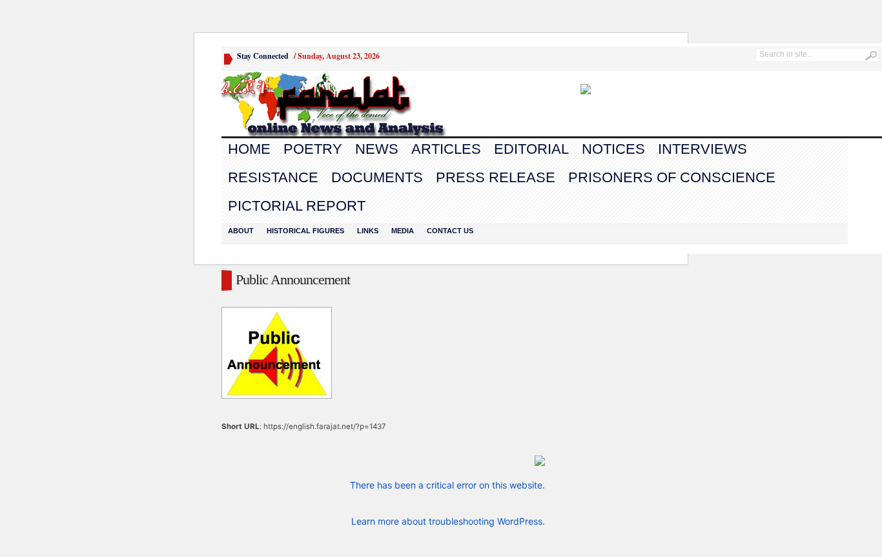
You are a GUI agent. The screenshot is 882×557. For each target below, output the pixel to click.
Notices (613, 149)
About (241, 231)
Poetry (312, 149)
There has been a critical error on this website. (447, 484)
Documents (377, 177)
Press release (495, 177)
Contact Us (450, 231)
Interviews (702, 149)
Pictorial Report (296, 206)
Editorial (531, 149)
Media (402, 231)
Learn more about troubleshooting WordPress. (448, 521)
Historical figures (305, 231)
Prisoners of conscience (671, 177)
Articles (446, 149)
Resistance (273, 177)
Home (249, 149)
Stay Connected (263, 55)
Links (367, 231)
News (376, 149)
